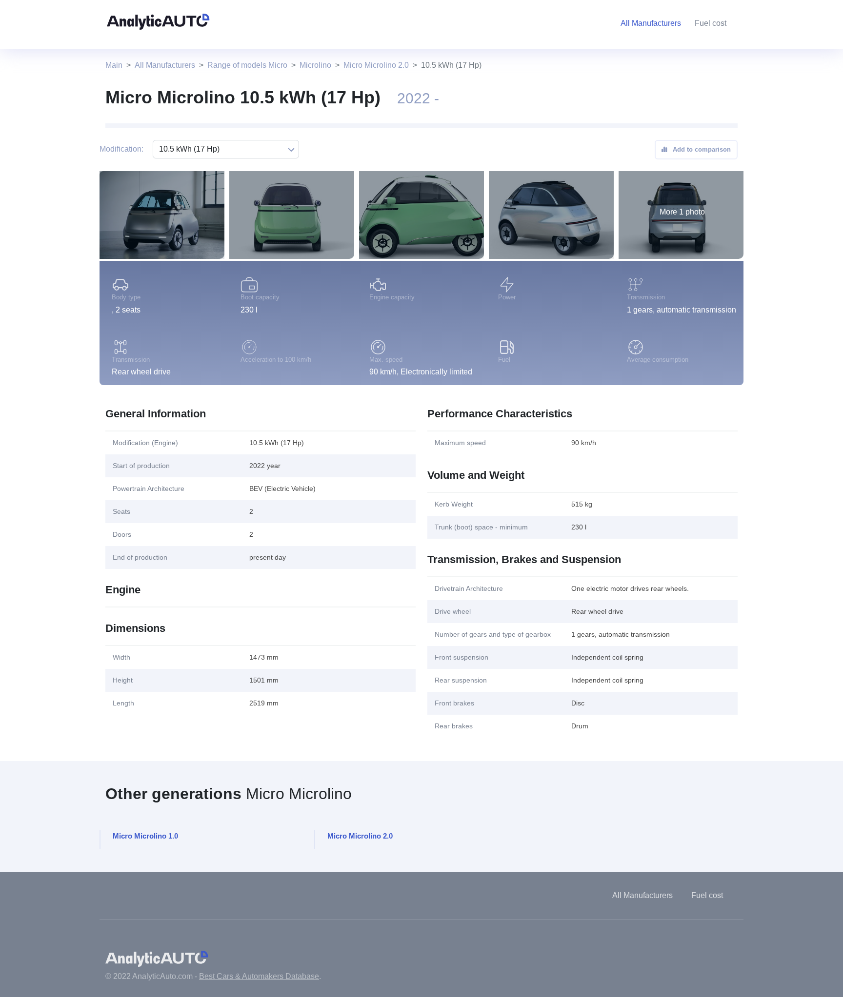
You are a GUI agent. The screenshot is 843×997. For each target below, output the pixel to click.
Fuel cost (710, 23)
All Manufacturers (165, 65)
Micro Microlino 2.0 (376, 65)
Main (113, 65)
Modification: (121, 149)
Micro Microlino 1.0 (145, 836)
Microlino (315, 65)
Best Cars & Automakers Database (259, 976)
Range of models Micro (247, 65)
